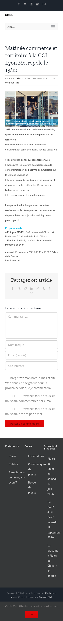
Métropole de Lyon (14, 244)
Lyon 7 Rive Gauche (19, 78)
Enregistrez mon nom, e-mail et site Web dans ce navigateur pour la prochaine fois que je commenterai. (30, 383)
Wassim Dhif (45, 597)
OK (31, 614)
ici (18, 260)
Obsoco (47, 232)
